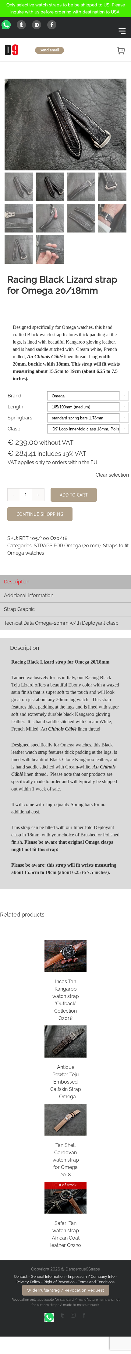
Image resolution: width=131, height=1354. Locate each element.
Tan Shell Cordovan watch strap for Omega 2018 (65, 1159)
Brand (14, 396)
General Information (48, 1276)
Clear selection (112, 475)
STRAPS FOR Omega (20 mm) (67, 546)
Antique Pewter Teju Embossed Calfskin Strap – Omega (65, 1081)
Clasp (14, 429)
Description (16, 582)
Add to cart (74, 495)
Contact (20, 1276)
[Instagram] (36, 24)
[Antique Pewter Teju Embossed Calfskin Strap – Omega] (65, 1041)
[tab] (65, 582)
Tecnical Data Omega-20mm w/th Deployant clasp (61, 623)
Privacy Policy (28, 1282)
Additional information (28, 595)
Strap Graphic (19, 609)
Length (15, 407)
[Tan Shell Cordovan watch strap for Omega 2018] (65, 1120)
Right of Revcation (59, 1282)
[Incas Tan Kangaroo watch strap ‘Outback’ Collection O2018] (65, 956)
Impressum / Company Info (91, 1276)
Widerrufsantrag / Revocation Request (65, 1290)
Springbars (20, 418)
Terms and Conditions (96, 1282)
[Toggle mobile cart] (121, 49)
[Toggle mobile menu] (122, 31)
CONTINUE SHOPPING (39, 514)
